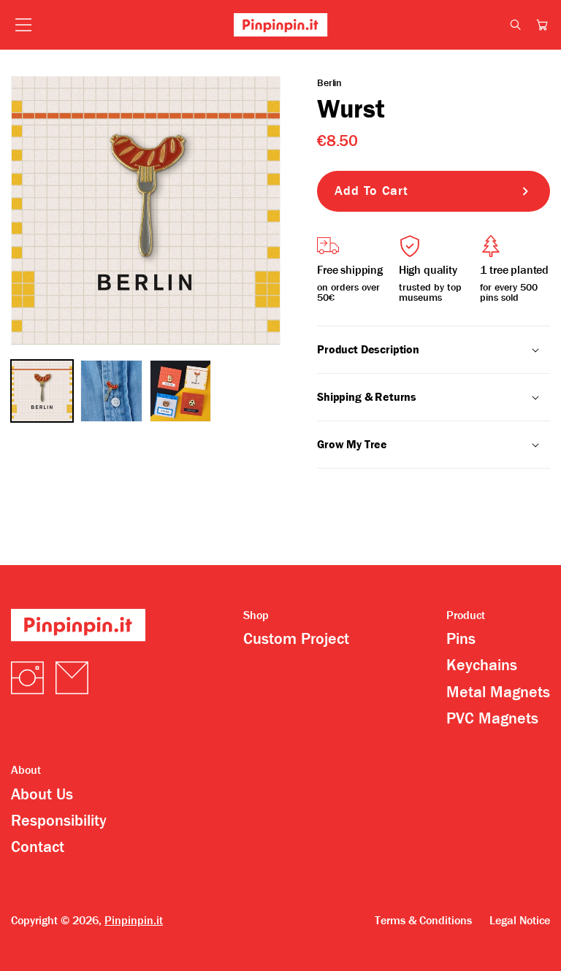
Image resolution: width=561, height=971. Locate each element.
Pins (461, 639)
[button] (542, 24)
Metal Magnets (498, 692)
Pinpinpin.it (133, 920)
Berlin (329, 82)
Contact (37, 847)
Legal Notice (519, 920)
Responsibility (59, 820)
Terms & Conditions (423, 920)
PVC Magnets (492, 718)
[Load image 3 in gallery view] (181, 391)
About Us (42, 794)
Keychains (481, 665)
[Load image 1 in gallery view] (42, 391)
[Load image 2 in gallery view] (111, 391)
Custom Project (296, 639)
